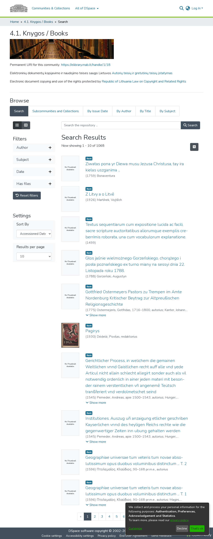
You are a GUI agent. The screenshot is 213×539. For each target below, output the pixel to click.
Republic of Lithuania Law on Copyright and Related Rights (144, 81)
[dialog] (167, 519)
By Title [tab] (145, 111)
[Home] (19, 8)
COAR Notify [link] (201, 535)
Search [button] (192, 125)
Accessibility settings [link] (80, 536)
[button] (181, 8)
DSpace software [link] (81, 531)
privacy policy (179, 520)
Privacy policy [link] (107, 536)
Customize (135, 528)
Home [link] (14, 22)
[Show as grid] (25, 125)
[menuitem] (86, 8)
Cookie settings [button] (52, 536)
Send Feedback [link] (161, 536)
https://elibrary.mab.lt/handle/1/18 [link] (85, 65)
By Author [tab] (123, 111)
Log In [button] (196, 8)
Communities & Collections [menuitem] (51, 8)
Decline (182, 528)
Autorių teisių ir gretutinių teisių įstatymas (142, 73)
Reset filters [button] (28, 195)
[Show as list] (17, 125)
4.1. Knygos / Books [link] (38, 22)
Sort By (22, 224)
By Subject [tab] (167, 111)
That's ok (197, 528)
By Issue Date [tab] (97, 111)
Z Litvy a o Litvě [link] (99, 194)
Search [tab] (19, 111)
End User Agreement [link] (133, 536)
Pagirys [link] (92, 331)
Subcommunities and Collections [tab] (55, 111)
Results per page (30, 247)
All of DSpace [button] (85, 8)
